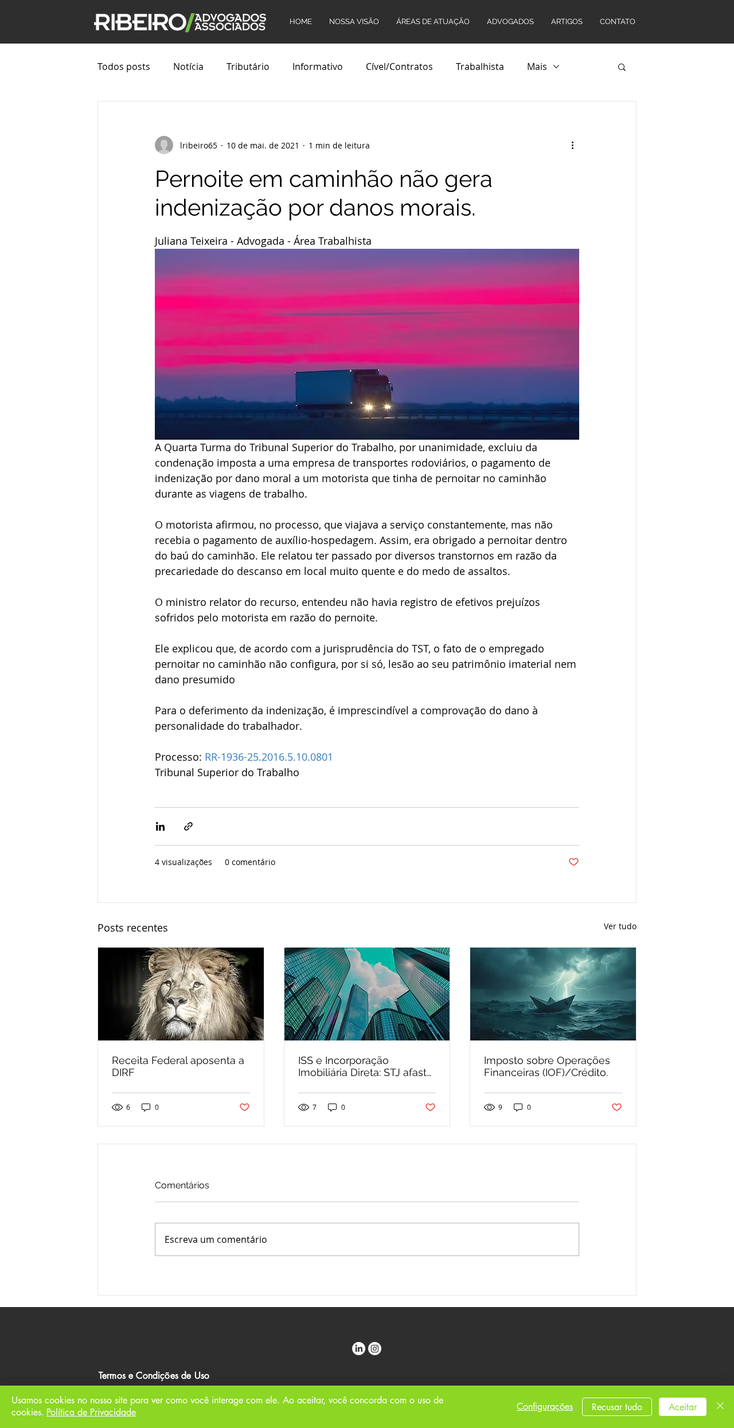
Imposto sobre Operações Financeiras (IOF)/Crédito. (547, 1066)
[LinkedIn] (358, 1348)
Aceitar (683, 1407)
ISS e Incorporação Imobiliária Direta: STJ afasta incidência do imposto (365, 1066)
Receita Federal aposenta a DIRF (178, 1066)
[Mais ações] (572, 145)
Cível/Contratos (399, 66)
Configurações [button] (545, 1406)
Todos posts (123, 66)
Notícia (188, 66)
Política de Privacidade (91, 1412)
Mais (537, 66)
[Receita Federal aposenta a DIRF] (181, 994)
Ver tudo (620, 926)
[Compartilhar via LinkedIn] (160, 826)
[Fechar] (720, 1407)
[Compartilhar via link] (188, 826)
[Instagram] (374, 1348)
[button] (621, 66)
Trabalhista (480, 66)
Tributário (248, 66)
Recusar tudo (617, 1407)
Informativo (317, 66)
